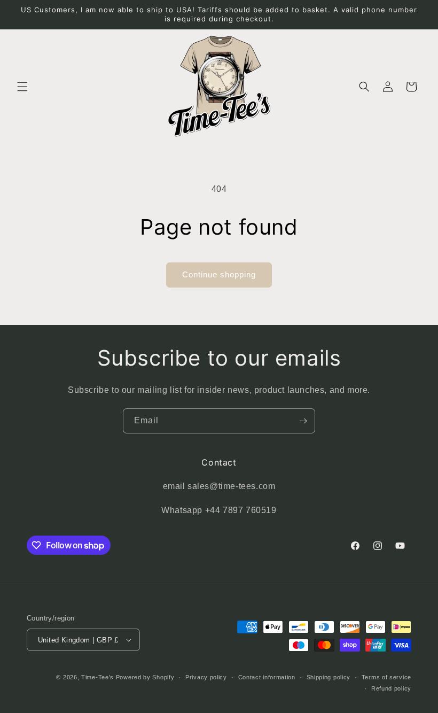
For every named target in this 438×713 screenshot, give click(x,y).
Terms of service (386, 677)
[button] (22, 86)
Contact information (266, 677)
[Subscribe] (303, 420)
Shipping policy (329, 677)
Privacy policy (206, 677)
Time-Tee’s (97, 677)
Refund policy (391, 688)
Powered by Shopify (145, 677)
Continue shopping (219, 274)
